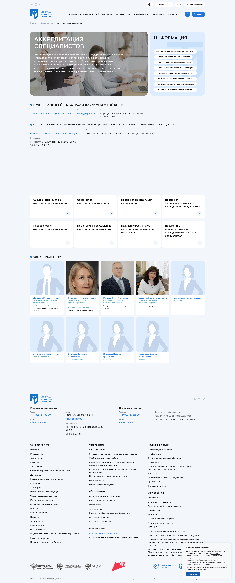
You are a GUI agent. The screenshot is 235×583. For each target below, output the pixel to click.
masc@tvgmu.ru (86, 113)
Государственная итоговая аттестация (166, 531)
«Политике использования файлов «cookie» (203, 554)
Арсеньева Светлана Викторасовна (149, 355)
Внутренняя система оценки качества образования (55, 533)
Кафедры (34, 462)
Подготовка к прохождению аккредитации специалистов (176, 79)
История (34, 449)
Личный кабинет (196, 4)
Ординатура (95, 504)
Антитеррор (36, 487)
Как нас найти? (73, 418)
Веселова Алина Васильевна (187, 298)
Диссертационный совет (160, 449)
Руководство (36, 454)
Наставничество (97, 480)
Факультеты (36, 458)
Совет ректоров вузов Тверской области (50, 470)
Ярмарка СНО (154, 481)
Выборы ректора (38, 512)
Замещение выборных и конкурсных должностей (113, 454)
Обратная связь (38, 529)
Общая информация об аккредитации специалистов (176, 51)
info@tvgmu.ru (38, 422)
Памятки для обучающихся (161, 518)
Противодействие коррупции (44, 491)
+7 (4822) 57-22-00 (129, 414)
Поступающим (123, 14)
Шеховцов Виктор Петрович (46, 298)
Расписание (158, 14)
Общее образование (99, 517)
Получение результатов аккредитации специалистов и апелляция (176, 84)
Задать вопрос (165, 4)
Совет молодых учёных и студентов (165, 477)
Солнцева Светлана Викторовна (77, 355)
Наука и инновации (158, 444)
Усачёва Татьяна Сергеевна (46, 354)
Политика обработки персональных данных (131, 579)
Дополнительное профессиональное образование (113, 537)
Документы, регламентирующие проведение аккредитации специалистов (176, 89)
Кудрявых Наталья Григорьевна (112, 355)
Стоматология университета (44, 504)
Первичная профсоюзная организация (108, 476)
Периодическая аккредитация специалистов (175, 73)
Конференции (155, 454)
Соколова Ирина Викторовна (82, 298)
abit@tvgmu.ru (127, 422)
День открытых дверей (100, 521)
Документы (35, 475)
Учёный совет (37, 466)
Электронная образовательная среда (166, 506)
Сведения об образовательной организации (90, 14)
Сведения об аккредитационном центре (173, 57)
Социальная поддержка (159, 502)
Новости (34, 517)
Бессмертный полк (39, 538)
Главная (33, 23)
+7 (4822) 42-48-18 (40, 133)
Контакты (172, 14)
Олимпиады (153, 462)
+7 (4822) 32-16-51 (40, 113)
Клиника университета (41, 500)
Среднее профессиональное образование (109, 513)
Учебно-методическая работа (103, 458)
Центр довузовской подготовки (104, 496)
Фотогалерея (36, 521)
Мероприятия (37, 525)
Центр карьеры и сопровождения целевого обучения (174, 535)
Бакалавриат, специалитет (102, 500)
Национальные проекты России (45, 542)
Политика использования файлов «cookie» (172, 579)
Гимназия (35, 508)
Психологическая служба (101, 484)
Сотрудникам (96, 444)
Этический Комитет (157, 486)
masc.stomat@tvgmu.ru (68, 133)
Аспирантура (95, 509)
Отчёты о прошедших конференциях (166, 458)
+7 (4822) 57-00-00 (40, 414)
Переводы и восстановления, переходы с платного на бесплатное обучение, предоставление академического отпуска (175, 542)
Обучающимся (141, 14)
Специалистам (47, 23)
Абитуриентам (97, 491)
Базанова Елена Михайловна (153, 298)
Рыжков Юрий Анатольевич (116, 298)
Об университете (39, 444)
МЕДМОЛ (152, 527)
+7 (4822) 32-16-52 (62, 113)
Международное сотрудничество (46, 479)
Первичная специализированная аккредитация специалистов (176, 68)
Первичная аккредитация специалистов (173, 62)
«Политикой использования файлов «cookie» (205, 563)
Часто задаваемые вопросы (43, 496)
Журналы (152, 473)
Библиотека (154, 514)
